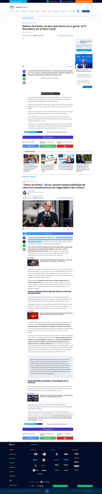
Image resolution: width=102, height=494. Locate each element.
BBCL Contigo (64, 11)
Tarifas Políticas (13, 485)
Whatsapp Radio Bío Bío (86, 486)
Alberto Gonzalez (28, 32)
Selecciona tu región (16, 1)
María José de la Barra (37, 196)
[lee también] (33, 262)
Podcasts (11, 11)
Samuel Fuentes (31, 191)
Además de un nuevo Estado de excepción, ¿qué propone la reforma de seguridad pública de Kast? (56, 396)
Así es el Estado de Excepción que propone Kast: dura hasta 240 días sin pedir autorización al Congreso (56, 313)
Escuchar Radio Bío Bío (84, 1)
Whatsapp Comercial (61, 485)
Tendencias (43, 11)
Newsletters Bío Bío (53, 1)
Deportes (37, 11)
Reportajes (12, 476)
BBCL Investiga (56, 11)
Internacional (24, 11)
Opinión (49, 11)
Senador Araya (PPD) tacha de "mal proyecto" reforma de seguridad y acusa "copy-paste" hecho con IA (56, 260)
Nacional (17, 11)
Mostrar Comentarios (48, 137)
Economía (31, 11)
